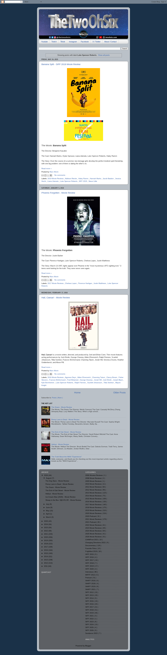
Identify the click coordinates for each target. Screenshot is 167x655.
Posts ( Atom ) (57, 398)
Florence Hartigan (85, 283)
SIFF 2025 (89, 627)
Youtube (44, 42)
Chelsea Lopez (71, 283)
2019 (46, 540)
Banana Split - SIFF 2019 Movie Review (60, 64)
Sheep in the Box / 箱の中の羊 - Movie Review (63, 500)
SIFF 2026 (89, 630)
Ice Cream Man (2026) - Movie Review (60, 497)
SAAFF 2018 (90, 583)
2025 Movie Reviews (93, 534)
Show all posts (104, 55)
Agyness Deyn (71, 377)
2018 (46, 544)
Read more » (46, 168)
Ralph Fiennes (80, 383)
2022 (46, 531)
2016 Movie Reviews (56, 377)
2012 (46, 563)
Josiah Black (118, 380)
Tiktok (62, 42)
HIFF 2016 (89, 557)
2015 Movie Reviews (93, 499)
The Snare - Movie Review (61, 407)
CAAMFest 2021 (92, 540)
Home (77, 392)
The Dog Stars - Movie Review (57, 481)
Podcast (88, 578)
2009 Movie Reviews (93, 481)
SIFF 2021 (89, 616)
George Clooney (86, 380)
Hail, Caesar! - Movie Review (55, 297)
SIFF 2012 (89, 592)
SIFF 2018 (89, 610)
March (48, 517)
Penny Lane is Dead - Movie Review (65, 419)
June (48, 507)
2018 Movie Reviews (93, 507)
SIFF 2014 (89, 598)
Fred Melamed (73, 380)
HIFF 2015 (89, 554)
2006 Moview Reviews (94, 475)
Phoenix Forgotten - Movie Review (58, 193)
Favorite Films (91, 548)
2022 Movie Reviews (93, 525)
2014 (46, 556)
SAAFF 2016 (90, 581)
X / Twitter (96, 42)
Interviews (89, 572)
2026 (46, 475)
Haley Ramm (83, 178)
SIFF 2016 (89, 604)
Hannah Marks (96, 178)
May (48, 511)
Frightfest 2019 (91, 551)
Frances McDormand (57, 380)
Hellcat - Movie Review (60, 444)
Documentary (90, 545)
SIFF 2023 (89, 622)
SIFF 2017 (89, 607)
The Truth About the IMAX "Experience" (66, 457)
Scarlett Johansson (95, 383)
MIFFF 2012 (90, 575)
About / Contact (110, 42)
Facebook (85, 42)
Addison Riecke (71, 178)
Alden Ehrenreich (84, 377)
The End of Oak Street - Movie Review (66, 432)
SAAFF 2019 (90, 586)
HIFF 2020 (89, 569)
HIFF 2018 (89, 563)
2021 (46, 534)
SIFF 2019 (83, 181)
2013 (46, 560)
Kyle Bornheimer (48, 383)
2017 (46, 547)
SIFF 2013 (89, 595)
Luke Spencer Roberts (69, 181)
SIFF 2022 (89, 619)
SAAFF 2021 (90, 589)
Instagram (73, 42)
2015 (46, 553)
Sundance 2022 (91, 633)
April (48, 514)
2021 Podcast (90, 522)
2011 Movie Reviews (93, 487)
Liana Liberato (53, 181)
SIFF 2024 (89, 624)
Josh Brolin (107, 380)
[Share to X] (48, 175)
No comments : (60, 175)
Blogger (88, 646)
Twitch (54, 42)
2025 (46, 521)
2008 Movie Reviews (93, 478)
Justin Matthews (100, 283)
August (49, 478)
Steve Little (93, 181)
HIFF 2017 (89, 560)
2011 (46, 566)
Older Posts (119, 392)
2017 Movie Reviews (56, 283)
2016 (46, 550)
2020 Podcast (90, 516)
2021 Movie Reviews (93, 519)
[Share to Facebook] (51, 175)
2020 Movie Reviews (93, 513)
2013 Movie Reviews (93, 493)
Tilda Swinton (109, 383)
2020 (46, 537)
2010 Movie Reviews (93, 484)
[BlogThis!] (45, 175)
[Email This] (42, 175)
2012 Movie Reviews (93, 490)
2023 (46, 527)
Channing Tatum (99, 377)
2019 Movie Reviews (56, 178)
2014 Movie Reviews (93, 496)
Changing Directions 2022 (95, 542)
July (48, 504)
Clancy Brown (112, 377)
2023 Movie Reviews (93, 528)
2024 (46, 524)
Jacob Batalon (108, 178)
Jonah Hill (98, 380)
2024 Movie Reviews (93, 531)
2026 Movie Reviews (93, 537)
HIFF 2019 (89, 566)
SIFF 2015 (89, 601)
